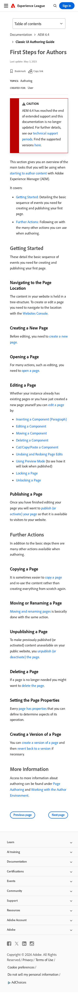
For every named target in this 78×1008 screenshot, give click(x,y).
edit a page (56, 405)
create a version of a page (40, 742)
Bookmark (20, 71)
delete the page (33, 685)
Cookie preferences (21, 967)
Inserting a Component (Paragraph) (41, 419)
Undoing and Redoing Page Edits (39, 454)
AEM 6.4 (43, 34)
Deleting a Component (32, 440)
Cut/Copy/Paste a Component (37, 447)
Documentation (21, 34)
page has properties (33, 708)
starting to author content (28, 173)
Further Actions (27, 222)
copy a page (53, 577)
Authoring (26, 81)
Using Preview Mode (30, 461)
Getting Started (27, 197)
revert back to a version (34, 748)
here (37, 145)
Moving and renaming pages (30, 611)
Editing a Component (31, 426)
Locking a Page (27, 473)
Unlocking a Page (28, 480)
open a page (30, 370)
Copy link (38, 71)
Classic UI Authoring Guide (35, 42)
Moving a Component (31, 433)
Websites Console (35, 313)
